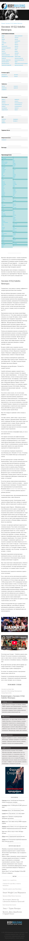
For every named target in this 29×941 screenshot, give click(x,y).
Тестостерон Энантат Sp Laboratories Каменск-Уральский (13, 900)
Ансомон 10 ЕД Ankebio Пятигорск (14, 23)
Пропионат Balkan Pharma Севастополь (12, 896)
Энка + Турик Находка (12, 908)
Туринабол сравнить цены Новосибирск (12, 889)
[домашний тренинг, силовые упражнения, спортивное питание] (14, 5)
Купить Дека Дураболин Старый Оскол (12, 913)
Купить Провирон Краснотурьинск (9, 904)
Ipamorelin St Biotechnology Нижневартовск (12, 691)
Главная (3, 23)
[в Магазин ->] (14, 767)
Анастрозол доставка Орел (8, 689)
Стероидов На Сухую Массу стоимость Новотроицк (12, 884)
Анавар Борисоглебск (7, 692)
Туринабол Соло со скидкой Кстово (9, 880)
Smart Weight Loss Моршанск (14, 893)
